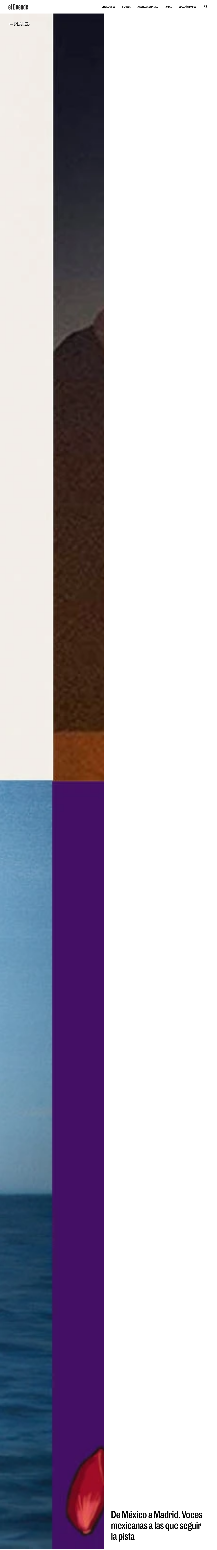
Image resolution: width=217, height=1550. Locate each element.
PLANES (126, 6)
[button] (206, 6)
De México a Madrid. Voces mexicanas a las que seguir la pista (156, 1525)
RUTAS (168, 6)
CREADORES (108, 6)
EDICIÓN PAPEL (187, 6)
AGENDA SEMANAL (147, 6)
